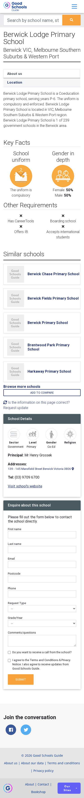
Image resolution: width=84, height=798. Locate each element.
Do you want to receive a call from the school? (42, 652)
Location (14, 82)
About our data (32, 763)
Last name (14, 544)
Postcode (14, 573)
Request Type (17, 603)
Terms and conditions (63, 763)
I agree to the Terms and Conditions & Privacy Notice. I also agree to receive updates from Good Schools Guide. (41, 664)
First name (14, 529)
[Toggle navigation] (74, 6)
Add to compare (42, 393)
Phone (12, 588)
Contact (43, 784)
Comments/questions (22, 632)
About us (14, 73)
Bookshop (38, 792)
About (29, 784)
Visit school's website (25, 486)
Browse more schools (21, 386)
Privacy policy (43, 771)
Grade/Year (15, 618)
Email (11, 559)
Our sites (67, 788)
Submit (20, 679)
